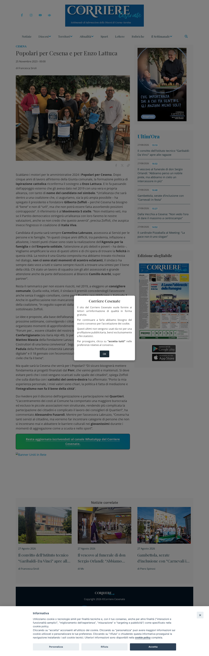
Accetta (153, 646)
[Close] (200, 615)
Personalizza (56, 646)
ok (104, 354)
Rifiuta (104, 646)
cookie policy (143, 637)
